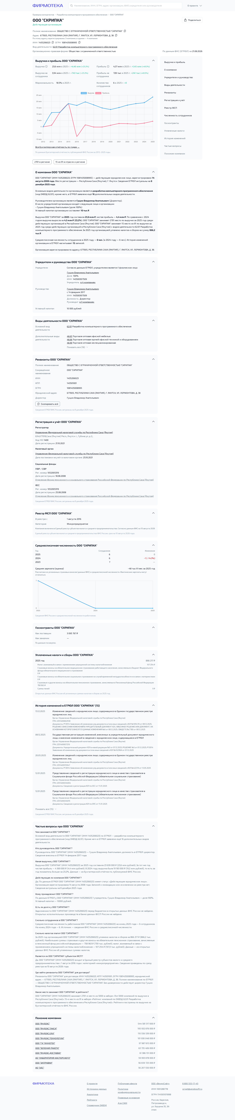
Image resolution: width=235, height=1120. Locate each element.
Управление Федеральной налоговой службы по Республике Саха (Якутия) (74, 432)
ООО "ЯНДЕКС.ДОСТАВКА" (48, 1053)
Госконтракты (171, 123)
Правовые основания (129, 1097)
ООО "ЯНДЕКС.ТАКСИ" (46, 1028)
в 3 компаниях (86, 302)
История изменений (174, 138)
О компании (170, 69)
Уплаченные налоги (174, 130)
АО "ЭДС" (39, 1067)
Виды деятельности (174, 85)
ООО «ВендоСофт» (160, 1083)
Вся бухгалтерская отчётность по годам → (57, 147)
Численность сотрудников (178, 115)
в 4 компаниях (87, 282)
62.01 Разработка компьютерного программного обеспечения (85, 46)
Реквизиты (170, 92)
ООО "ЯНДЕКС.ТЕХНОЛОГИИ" (49, 1038)
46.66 (69, 339)
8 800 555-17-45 (190, 1083)
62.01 (69, 326)
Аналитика (92, 1094)
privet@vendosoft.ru (192, 1089)
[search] (125, 5)
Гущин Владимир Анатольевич (83, 272)
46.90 (69, 342)
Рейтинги (92, 1099)
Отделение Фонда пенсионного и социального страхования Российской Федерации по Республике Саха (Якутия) (94, 479)
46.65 (69, 336)
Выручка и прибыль (174, 62)
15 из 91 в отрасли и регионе (70, 162)
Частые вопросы (172, 146)
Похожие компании (174, 153)
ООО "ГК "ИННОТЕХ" (45, 1043)
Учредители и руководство (178, 77)
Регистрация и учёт (174, 100)
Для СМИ (122, 1103)
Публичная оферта (127, 1083)
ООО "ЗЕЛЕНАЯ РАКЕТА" (47, 1048)
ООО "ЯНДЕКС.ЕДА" (44, 1033)
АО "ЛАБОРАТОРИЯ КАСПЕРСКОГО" (52, 1058)
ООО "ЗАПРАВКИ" (43, 1062)
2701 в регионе (42, 162)
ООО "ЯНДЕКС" (42, 1023)
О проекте (92, 1083)
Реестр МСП (170, 107)
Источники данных (97, 1089)
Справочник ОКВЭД (97, 1105)
